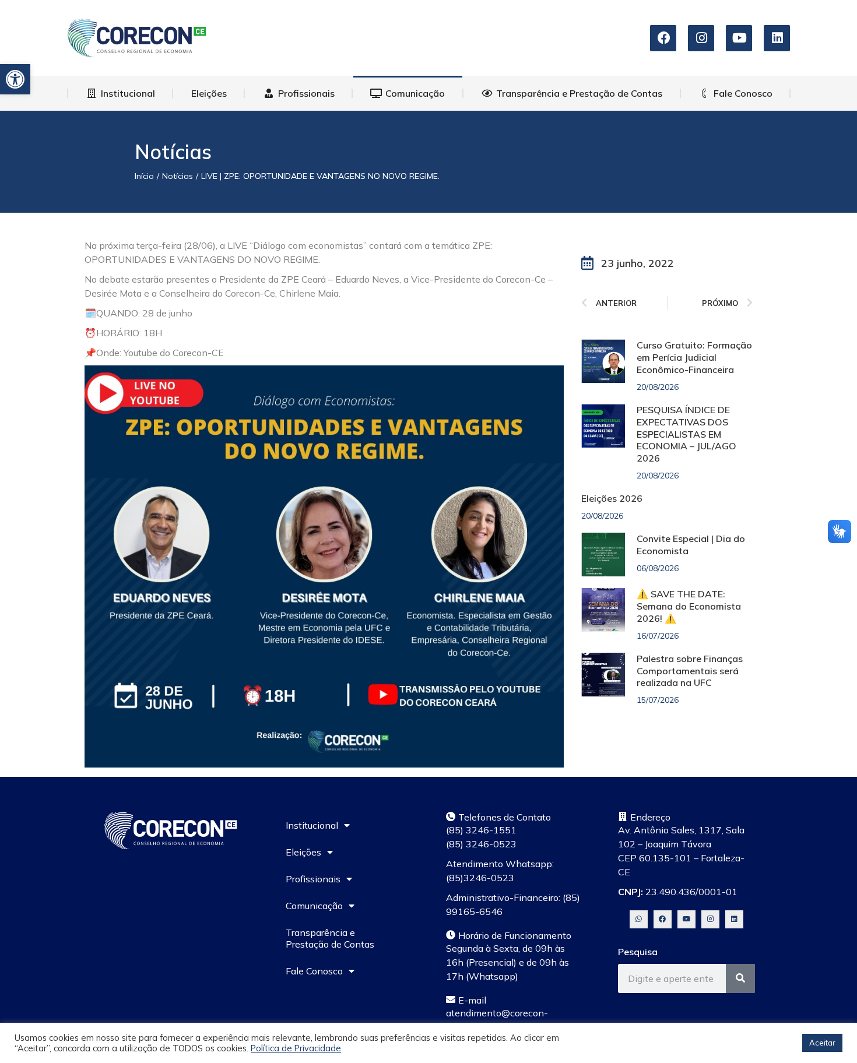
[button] (15, 79)
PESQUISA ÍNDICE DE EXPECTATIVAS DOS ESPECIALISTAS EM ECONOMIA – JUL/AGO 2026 (686, 434)
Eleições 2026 (611, 498)
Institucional (312, 825)
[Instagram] (710, 919)
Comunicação (314, 905)
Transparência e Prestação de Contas (330, 938)
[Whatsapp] (639, 919)
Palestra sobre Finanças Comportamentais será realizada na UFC (690, 671)
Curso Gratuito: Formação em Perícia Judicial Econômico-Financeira (694, 357)
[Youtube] (686, 919)
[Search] (740, 978)
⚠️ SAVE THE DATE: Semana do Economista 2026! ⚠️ (689, 606)
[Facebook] (663, 919)
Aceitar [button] (822, 1042)
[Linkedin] (734, 919)
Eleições (303, 852)
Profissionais (313, 879)
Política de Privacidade (296, 1048)
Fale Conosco (314, 971)
